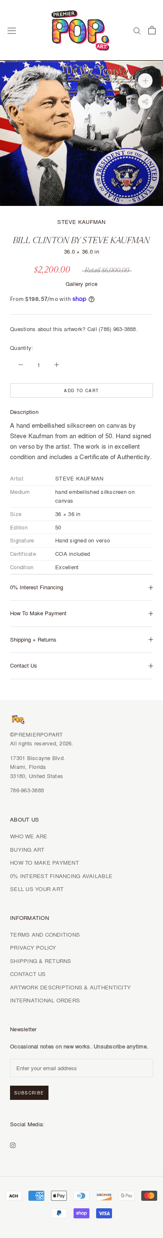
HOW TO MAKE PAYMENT (44, 862)
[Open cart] (151, 30)
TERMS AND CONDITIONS (45, 934)
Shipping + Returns (33, 639)
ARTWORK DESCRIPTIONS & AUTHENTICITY (70, 987)
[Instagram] (12, 1144)
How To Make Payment (38, 613)
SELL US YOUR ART (37, 889)
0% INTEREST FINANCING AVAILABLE (61, 876)
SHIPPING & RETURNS (40, 961)
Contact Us (23, 665)
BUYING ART (27, 849)
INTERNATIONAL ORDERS (45, 1000)
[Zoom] (145, 80)
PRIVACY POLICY (33, 947)
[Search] (137, 30)
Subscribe (29, 1093)
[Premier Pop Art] (81, 28)
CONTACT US (28, 974)
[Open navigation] (12, 30)
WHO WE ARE (29, 836)
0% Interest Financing (36, 587)
